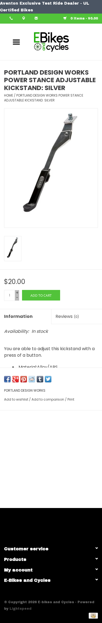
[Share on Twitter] (48, 379)
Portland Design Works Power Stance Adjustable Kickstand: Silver (43, 98)
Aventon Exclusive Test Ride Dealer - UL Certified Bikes (44, 6)
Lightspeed (21, 609)
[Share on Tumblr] (40, 379)
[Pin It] (23, 379)
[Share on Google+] (15, 379)
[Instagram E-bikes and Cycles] (56, 524)
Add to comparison (48, 399)
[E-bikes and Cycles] (59, 42)
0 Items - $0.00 (83, 18)
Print (70, 399)
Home (8, 95)
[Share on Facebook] (7, 379)
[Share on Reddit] (32, 379)
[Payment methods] (92, 615)
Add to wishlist (16, 399)
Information (18, 316)
